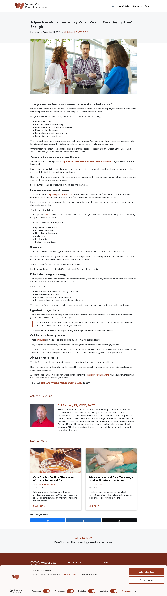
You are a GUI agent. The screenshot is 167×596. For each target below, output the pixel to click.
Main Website (123, 6)
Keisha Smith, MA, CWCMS (46, 484)
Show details (127, 591)
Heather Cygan (96, 484)
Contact (148, 6)
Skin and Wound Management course (62, 383)
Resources (137, 6)
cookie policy (70, 574)
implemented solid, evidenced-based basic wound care (86, 161)
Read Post (39, 506)
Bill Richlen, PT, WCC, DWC (75, 32)
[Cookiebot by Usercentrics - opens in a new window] (16, 591)
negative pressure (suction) (60, 194)
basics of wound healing (98, 374)
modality (48, 214)
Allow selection (146, 580)
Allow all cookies (146, 572)
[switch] (70, 591)
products (41, 339)
